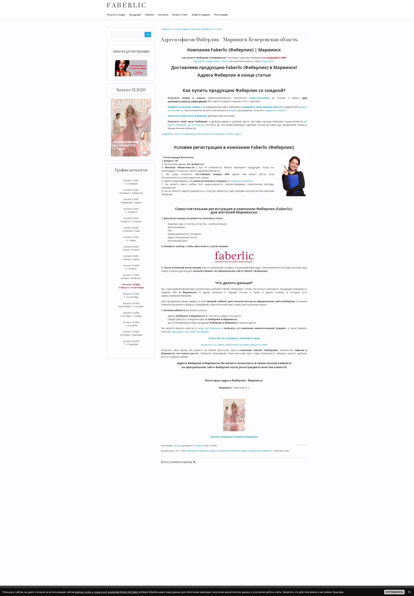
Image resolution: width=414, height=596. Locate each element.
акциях (232, 110)
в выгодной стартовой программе (189, 331)
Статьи (176, 29)
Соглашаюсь (394, 592)
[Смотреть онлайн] (131, 127)
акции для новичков (242, 180)
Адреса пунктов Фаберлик (197, 29)
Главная (165, 29)
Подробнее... (268, 61)
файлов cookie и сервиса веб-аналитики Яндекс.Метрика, (107, 592)
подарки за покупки (275, 110)
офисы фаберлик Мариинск (225, 450)
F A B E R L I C (126, 6)
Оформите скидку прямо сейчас (210, 61)
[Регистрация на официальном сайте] (131, 68)
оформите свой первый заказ (260, 106)
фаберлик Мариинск (198, 450)
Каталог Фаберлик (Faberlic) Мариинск (234, 436)
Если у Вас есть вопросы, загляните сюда (234, 338)
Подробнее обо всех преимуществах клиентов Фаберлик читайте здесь (201, 133)
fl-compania (198, 445)
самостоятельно (259, 97)
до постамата (196, 124)
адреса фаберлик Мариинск (257, 450)
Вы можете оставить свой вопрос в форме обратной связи (234, 344)
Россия (218, 29)
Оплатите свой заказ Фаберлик (187, 115)
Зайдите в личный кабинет (185, 106)
